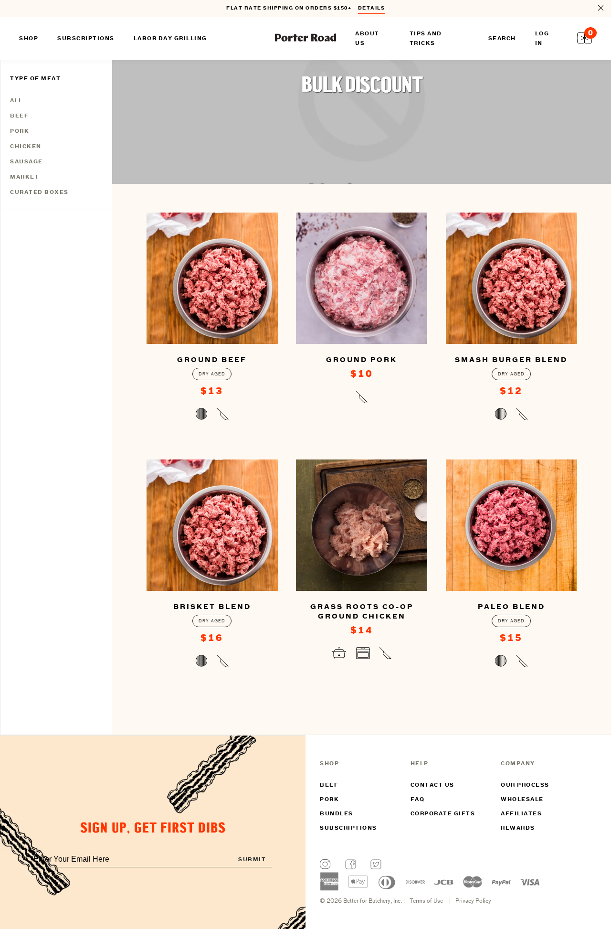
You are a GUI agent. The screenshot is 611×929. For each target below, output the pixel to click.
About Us (367, 39)
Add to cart (212, 416)
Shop (28, 38)
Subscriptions (348, 828)
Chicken (26, 146)
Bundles (336, 814)
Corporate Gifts (443, 814)
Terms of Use (426, 901)
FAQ (418, 799)
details (371, 8)
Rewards (518, 828)
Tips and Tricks (426, 39)
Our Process (525, 785)
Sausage (26, 162)
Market (24, 177)
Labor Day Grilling (170, 38)
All (16, 100)
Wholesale (522, 799)
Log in (542, 39)
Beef (19, 116)
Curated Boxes (39, 192)
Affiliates (521, 814)
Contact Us (432, 785)
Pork (19, 131)
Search (502, 38)
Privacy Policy (473, 901)
